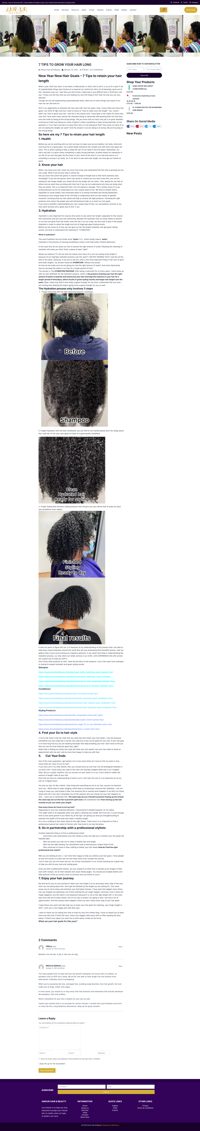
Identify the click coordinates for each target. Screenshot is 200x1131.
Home (56, 10)
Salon (84, 10)
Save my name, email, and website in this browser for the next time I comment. (71, 1059)
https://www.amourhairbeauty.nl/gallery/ (61, 653)
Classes (100, 10)
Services (65, 10)
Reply (120, 947)
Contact (133, 10)
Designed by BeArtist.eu (111, 1125)
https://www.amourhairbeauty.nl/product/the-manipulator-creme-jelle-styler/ (71, 715)
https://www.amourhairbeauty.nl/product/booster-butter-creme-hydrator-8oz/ (71, 720)
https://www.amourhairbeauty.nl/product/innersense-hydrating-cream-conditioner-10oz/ (76, 698)
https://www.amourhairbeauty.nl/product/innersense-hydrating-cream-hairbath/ (75, 677)
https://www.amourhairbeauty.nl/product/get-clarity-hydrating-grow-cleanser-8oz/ (76, 672)
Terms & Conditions (145, 1108)
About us (75, 10)
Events (109, 10)
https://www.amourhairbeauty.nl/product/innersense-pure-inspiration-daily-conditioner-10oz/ (78, 707)
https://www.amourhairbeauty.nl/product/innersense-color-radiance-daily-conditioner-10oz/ (77, 703)
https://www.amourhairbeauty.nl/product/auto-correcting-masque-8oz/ (68, 694)
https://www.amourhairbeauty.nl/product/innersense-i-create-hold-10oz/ (69, 729)
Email (72, 1053)
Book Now (85, 1117)
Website (101, 1053)
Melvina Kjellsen (53, 966)
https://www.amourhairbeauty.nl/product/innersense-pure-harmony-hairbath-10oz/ (76, 686)
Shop (116, 10)
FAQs (115, 1108)
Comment (44, 1027)
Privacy (145, 1106)
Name (42, 1053)
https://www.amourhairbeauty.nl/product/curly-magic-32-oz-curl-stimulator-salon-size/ (75, 724)
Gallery (124, 10)
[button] (131, 126)
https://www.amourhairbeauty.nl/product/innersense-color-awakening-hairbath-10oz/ (77, 681)
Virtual (91, 10)
